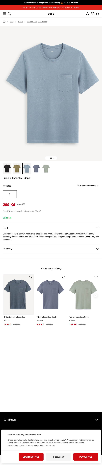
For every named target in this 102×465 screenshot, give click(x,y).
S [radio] (9, 194)
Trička (20, 21)
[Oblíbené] (92, 13)
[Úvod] (4, 21)
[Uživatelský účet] (87, 13)
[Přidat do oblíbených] (31, 277)
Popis (5, 227)
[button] (51, 158)
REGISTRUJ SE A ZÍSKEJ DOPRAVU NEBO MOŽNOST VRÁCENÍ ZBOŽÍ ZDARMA (51, 7)
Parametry (7, 248)
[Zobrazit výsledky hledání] (9, 13)
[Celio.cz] (51, 14)
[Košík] (97, 13)
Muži (11, 21)
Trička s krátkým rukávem (37, 21)
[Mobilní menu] (4, 13)
